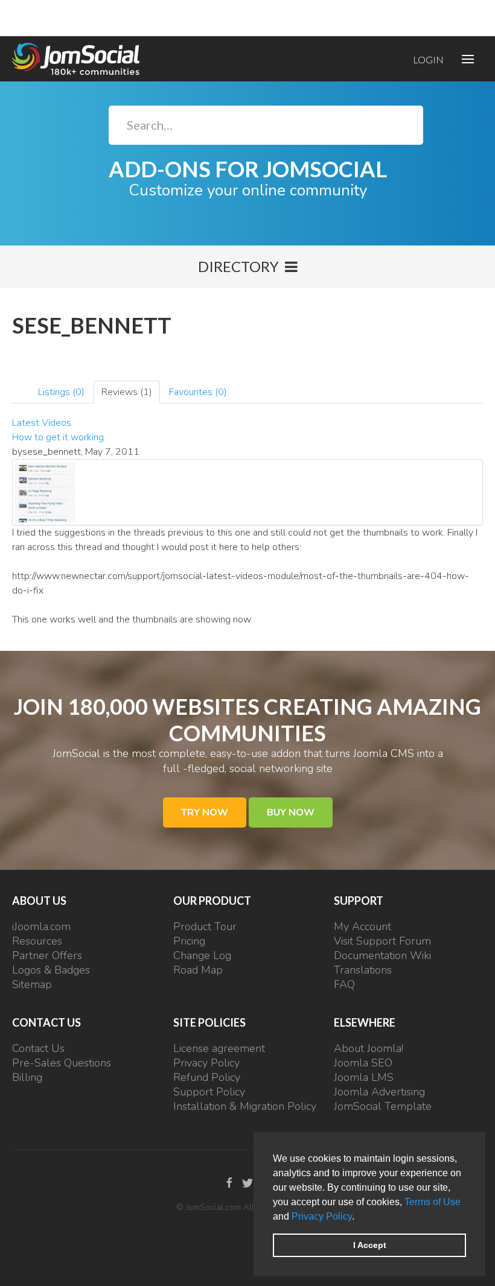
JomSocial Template (383, 1106)
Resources (37, 941)
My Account (362, 926)
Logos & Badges (51, 970)
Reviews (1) (126, 392)
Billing (27, 1077)
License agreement (219, 1048)
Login (428, 59)
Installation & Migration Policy (244, 1106)
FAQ (344, 984)
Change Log (202, 955)
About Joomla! (368, 1048)
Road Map (198, 970)
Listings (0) (61, 392)
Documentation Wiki (382, 955)
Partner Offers (47, 955)
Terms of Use (432, 1202)
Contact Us (38, 1048)
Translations (363, 970)
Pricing (189, 941)
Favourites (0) (198, 392)
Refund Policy (206, 1077)
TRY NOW (204, 812)
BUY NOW (291, 812)
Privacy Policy (322, 1216)
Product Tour (205, 926)
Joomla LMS (364, 1077)
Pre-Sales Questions (61, 1063)
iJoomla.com (41, 926)
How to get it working (58, 437)
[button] (358, 1217)
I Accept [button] (369, 1245)
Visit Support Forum (382, 941)
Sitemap (32, 984)
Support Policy (209, 1092)
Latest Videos (41, 422)
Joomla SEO (363, 1063)
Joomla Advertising (379, 1092)
